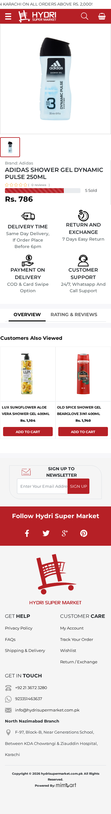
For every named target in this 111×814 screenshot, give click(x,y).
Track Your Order (76, 639)
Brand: (19, 163)
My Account (72, 628)
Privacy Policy (18, 628)
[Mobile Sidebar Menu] (8, 16)
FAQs (10, 639)
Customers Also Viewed (31, 338)
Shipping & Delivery (25, 650)
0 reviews (38, 185)
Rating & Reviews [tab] (74, 314)
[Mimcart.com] (66, 786)
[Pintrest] (84, 533)
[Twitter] (46, 533)
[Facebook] (27, 533)
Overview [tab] (27, 314)
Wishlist (68, 650)
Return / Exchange (78, 661)
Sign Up (78, 486)
